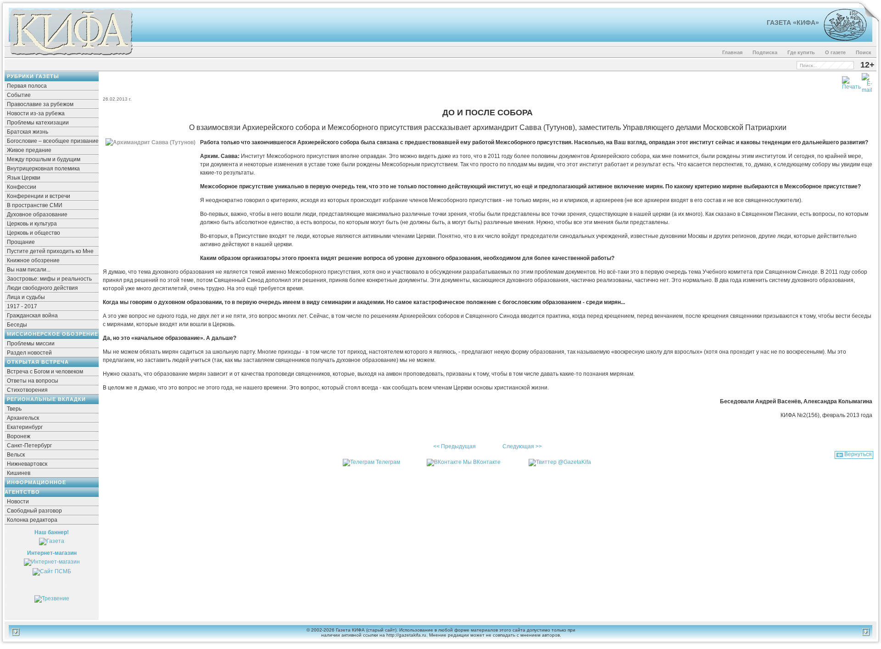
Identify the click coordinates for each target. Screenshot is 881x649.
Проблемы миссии (31, 343)
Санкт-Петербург (29, 445)
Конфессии (21, 187)
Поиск (863, 52)
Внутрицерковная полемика (43, 168)
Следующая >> (522, 446)
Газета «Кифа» (793, 22)
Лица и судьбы (26, 297)
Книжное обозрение (33, 260)
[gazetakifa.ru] (71, 56)
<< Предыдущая (454, 446)
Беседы (17, 325)
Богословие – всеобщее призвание (53, 141)
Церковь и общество (33, 233)
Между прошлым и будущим (43, 159)
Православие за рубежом (40, 104)
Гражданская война (32, 315)
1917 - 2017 (22, 306)
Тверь (14, 409)
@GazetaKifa (574, 462)
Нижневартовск (27, 464)
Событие (19, 95)
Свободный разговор (34, 511)
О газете (835, 52)
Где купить (801, 52)
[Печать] (851, 81)
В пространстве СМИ (34, 205)
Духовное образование (37, 214)
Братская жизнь (27, 132)
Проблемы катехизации (38, 122)
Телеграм (388, 462)
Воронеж (18, 436)
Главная (732, 52)
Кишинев (18, 473)
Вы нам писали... (28, 269)
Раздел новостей (29, 353)
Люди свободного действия (42, 288)
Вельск (16, 454)
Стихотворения (27, 390)
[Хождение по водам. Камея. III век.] (841, 39)
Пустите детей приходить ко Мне (50, 251)
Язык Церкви (23, 178)
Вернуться (858, 454)
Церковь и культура (32, 223)
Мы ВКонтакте (482, 462)
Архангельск (23, 418)
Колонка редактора (32, 520)
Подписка (765, 52)
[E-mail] (867, 81)
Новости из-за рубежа (36, 113)
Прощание (21, 242)
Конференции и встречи (38, 196)
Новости (18, 501)
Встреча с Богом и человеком (45, 371)
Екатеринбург (25, 427)
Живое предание (29, 150)
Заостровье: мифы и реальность (49, 279)
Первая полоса (27, 86)
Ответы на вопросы (32, 381)
